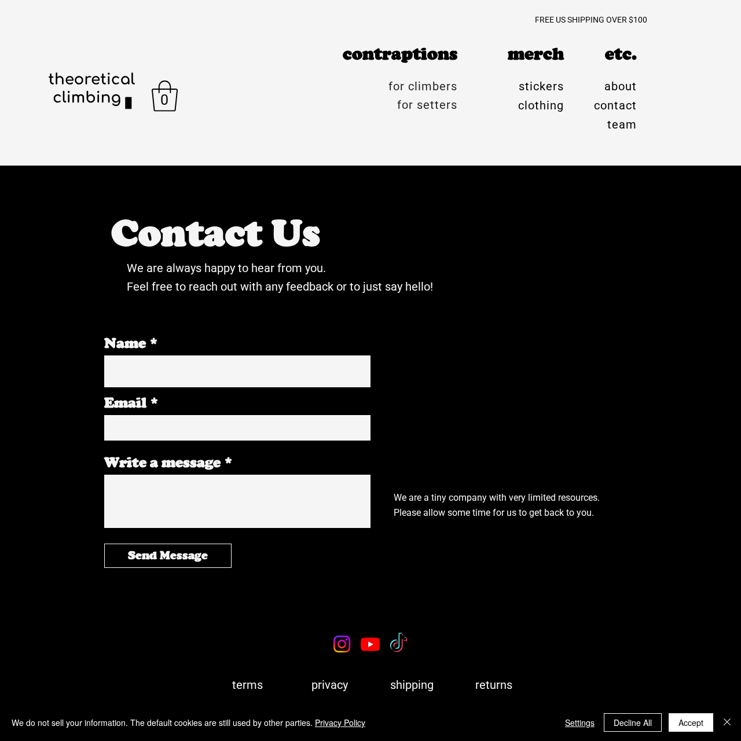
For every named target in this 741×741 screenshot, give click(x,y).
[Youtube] (370, 644)
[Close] (727, 722)
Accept (690, 722)
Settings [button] (580, 722)
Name (125, 343)
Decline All (633, 722)
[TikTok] (398, 644)
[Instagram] (342, 644)
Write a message (162, 462)
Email (125, 402)
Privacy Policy (340, 722)
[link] (165, 96)
